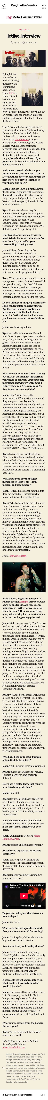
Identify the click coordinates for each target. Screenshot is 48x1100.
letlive (37, 1062)
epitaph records (13, 1059)
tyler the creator (20, 1082)
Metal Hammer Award (15, 1071)
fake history (26, 1059)
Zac (18, 42)
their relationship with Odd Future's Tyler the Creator (23, 1079)
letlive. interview (24, 36)
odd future (30, 1071)
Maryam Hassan (18, 556)
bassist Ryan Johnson (15, 1054)
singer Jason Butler (34, 1073)
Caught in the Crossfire (24, 5)
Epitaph (23, 601)
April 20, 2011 (31, 42)
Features (24, 30)
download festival (33, 1057)
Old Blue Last (22, 139)
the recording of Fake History (18, 1076)
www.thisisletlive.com (13, 1047)
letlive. (12, 93)
